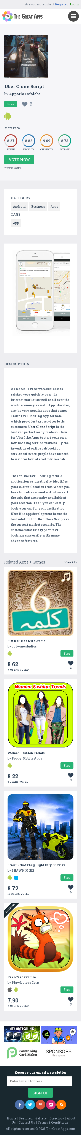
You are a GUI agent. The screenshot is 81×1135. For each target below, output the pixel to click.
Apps (54, 206)
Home (11, 1118)
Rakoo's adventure (22, 977)
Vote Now (19, 159)
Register (61, 4)
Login (74, 4)
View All (70, 562)
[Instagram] (51, 1105)
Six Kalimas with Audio (26, 641)
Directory (56, 1118)
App (16, 223)
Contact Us (27, 1122)
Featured (26, 1118)
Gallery (41, 1118)
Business (38, 206)
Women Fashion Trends (26, 753)
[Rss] (61, 1105)
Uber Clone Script (42, 427)
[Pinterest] (40, 1105)
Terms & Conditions (53, 1122)
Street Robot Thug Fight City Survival (37, 865)
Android (19, 206)
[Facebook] (20, 1105)
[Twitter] (30, 1105)
